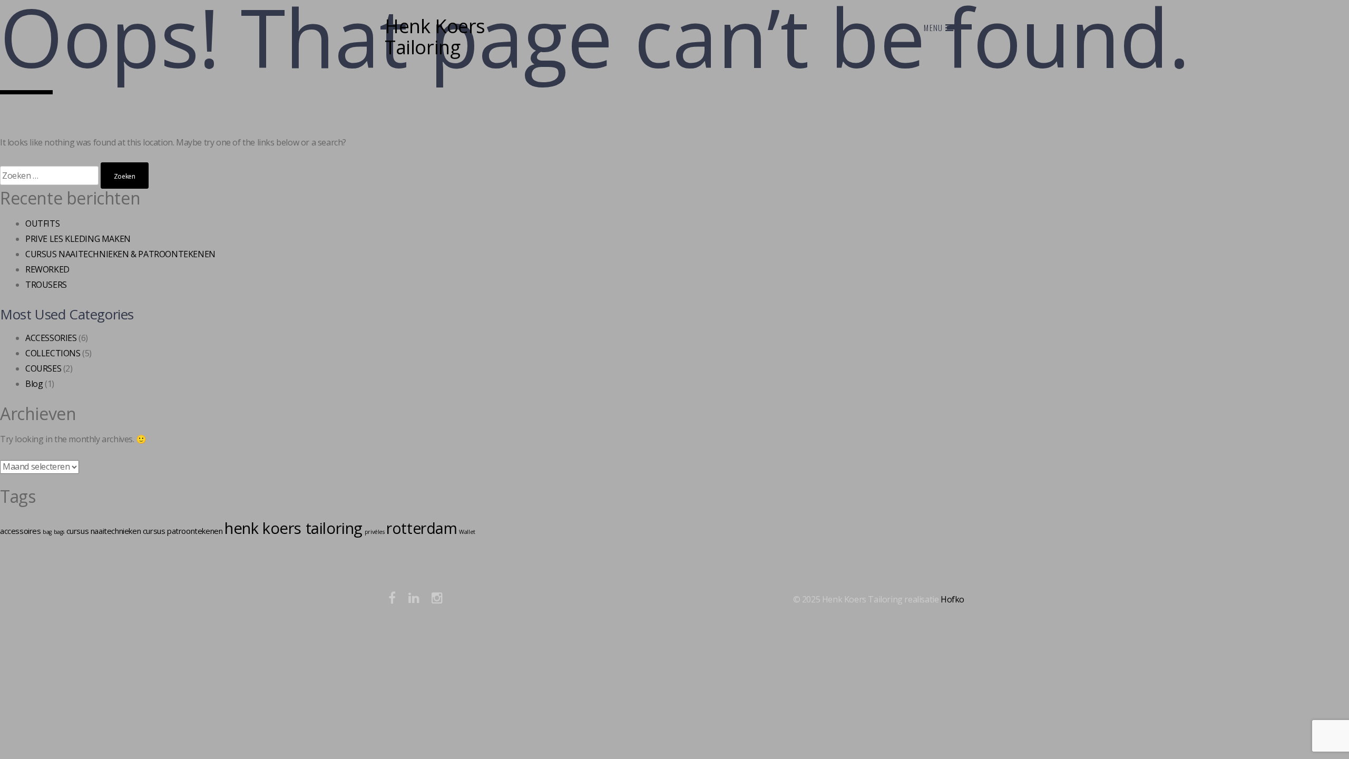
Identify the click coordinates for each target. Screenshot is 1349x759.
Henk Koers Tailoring (435, 36)
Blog (34, 384)
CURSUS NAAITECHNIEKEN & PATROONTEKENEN (120, 254)
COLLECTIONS (53, 353)
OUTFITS (42, 223)
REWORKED (47, 269)
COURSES (43, 368)
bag (47, 532)
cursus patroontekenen (183, 531)
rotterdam (421, 528)
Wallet (467, 532)
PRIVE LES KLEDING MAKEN (78, 239)
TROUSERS (46, 284)
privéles (375, 532)
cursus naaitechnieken (103, 531)
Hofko (952, 599)
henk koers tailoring (293, 528)
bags (59, 532)
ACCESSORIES (51, 338)
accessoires (20, 531)
